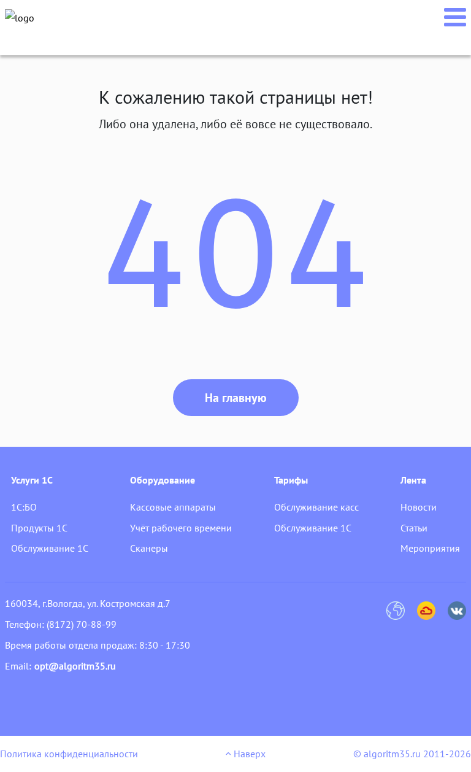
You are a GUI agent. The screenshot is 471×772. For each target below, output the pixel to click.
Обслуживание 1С (49, 548)
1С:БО (24, 507)
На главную (236, 398)
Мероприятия (430, 548)
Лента (413, 480)
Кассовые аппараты (173, 507)
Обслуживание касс (316, 507)
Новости (418, 507)
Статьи (413, 528)
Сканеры (149, 548)
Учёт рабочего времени (181, 528)
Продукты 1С (39, 528)
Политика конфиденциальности (69, 753)
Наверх (248, 753)
